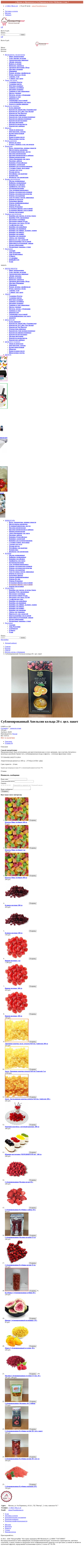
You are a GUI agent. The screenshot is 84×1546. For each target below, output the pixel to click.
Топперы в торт (15, 97)
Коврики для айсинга (17, 185)
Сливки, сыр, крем (16, 78)
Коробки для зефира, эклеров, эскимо (23, 230)
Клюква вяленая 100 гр (13, 933)
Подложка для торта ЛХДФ (19, 223)
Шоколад (8, 128)
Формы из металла (16, 199)
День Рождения (14, 252)
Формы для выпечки (17, 196)
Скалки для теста (15, 170)
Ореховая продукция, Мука (19, 67)
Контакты (8, 1526)
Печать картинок (11, 141)
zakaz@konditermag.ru (39, 6)
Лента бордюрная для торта (19, 159)
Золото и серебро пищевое (18, 104)
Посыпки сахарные (16, 89)
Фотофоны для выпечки (18, 174)
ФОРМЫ (8, 553)
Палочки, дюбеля (15, 161)
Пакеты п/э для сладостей (18, 240)
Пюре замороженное (16, 56)
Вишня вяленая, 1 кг (12, 960)
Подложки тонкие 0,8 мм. (18, 221)
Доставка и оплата (11, 1515)
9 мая (11, 261)
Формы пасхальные (16, 212)
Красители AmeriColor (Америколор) (23, 109)
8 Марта (12, 256)
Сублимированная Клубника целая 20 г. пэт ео (22, 1459)
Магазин (8, 1524)
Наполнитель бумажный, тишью (21, 243)
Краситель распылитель (18, 124)
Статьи (7, 1530)
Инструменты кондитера (18, 150)
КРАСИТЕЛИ (10, 320)
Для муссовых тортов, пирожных (21, 197)
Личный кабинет (11, 643)
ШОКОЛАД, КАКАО (12, 342)
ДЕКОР (7, 294)
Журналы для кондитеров (18, 177)
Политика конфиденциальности (16, 1521)
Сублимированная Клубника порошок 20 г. (21, 1486)
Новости (8, 1528)
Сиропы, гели (14, 77)
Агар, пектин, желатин (17, 58)
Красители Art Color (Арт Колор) (21, 111)
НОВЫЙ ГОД (14, 260)
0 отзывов (4, 728)
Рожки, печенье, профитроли (19, 73)
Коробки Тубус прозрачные (19, 218)
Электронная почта (7, 781)
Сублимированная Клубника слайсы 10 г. (20, 1210)
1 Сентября (13, 258)
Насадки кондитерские (17, 153)
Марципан (13, 71)
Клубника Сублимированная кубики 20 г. (20, 1293)
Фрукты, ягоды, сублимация (19, 95)
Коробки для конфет (16, 234)
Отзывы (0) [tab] (9, 743)
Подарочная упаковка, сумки (20, 247)
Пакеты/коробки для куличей (20, 241)
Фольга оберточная (16, 245)
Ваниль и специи (15, 64)
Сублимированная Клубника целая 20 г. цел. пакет (24, 1431)
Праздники (9, 249)
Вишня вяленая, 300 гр (13, 988)
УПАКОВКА (9, 588)
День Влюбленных (16, 254)
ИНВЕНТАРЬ (10, 520)
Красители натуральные (18, 120)
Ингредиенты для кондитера (15, 55)
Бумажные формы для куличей (20, 208)
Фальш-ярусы (14, 172)
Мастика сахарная (16, 69)
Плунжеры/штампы (16, 188)
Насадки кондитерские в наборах (21, 155)
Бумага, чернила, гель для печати (21, 144)
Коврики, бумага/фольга (18, 163)
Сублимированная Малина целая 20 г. (19, 1182)
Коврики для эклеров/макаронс (20, 166)
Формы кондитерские (12, 179)
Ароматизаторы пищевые (18, 60)
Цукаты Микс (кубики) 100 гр (16, 822)
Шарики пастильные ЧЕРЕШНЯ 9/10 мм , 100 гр (23, 1154)
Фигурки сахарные (16, 86)
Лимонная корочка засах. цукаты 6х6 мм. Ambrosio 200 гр (26, 1044)
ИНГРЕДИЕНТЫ (11, 268)
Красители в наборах (17, 126)
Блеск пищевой (14, 108)
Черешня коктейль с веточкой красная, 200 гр (22, 1127)
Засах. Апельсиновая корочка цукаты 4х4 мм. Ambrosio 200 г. (27, 1099)
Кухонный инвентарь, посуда (20, 152)
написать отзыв (15, 728)
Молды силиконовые (17, 181)
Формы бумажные (16, 207)
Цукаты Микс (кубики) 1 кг (15, 850)
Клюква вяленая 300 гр (13, 905)
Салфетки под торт (16, 225)
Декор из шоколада (16, 130)
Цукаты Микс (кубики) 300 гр (16, 877)
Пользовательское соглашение (15, 1517)
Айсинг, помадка (15, 62)
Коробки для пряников (17, 229)
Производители (10, 1532)
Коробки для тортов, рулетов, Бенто (22, 216)
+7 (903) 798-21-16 (11, 6)
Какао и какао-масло (17, 137)
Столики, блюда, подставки (19, 168)
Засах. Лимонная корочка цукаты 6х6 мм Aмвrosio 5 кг (25, 1071)
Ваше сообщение (7, 789)
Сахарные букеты (15, 82)
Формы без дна (14, 205)
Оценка (3, 783)
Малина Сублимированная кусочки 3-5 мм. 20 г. (23, 1376)
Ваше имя (4, 779)
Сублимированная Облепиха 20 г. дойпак (20, 1403)
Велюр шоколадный (16, 133)
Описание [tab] (8, 741)
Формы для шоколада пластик (20, 194)
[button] (2, 27)
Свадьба (12, 251)
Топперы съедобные (16, 88)
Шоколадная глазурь (17, 139)
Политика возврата (11, 1519)
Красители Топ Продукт (18, 113)
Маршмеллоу (14, 99)
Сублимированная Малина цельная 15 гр (20, 1237)
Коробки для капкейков (18, 227)
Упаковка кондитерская (13, 214)
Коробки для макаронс (17, 236)
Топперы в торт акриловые (19, 91)
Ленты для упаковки (17, 238)
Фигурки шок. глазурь (17, 131)
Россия (14, 734)
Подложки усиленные (17, 219)
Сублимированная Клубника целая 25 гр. (20, 1265)
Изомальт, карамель (16, 66)
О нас (7, 1514)
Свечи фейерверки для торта (20, 102)
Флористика (13, 175)
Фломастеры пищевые (17, 115)
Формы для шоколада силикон (20, 192)
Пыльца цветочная (16, 122)
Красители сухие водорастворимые (22, 117)
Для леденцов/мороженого (18, 190)
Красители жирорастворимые (20, 119)
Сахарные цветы (15, 84)
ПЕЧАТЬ (8, 354)
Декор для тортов (11, 80)
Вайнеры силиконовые (17, 183)
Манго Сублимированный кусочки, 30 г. (20, 1348)
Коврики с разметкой (17, 164)
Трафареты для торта (17, 186)
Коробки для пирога (16, 232)
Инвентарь (8, 146)
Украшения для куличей (18, 100)
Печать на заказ (15, 142)
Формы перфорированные (19, 203)
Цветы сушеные (15, 93)
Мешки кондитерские (17, 157)
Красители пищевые (12, 106)
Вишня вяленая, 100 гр (13, 1016)
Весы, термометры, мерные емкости (22, 148)
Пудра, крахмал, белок (17, 75)
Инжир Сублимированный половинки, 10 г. (21, 1320)
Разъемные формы (16, 201)
